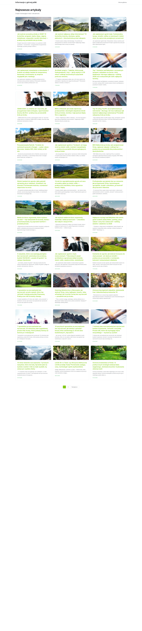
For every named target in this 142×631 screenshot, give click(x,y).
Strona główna (122, 2)
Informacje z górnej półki (26, 2)
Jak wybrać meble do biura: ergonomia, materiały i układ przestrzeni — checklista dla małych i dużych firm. (70, 220)
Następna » (75, 387)
